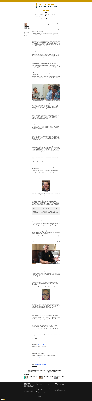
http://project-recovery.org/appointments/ (41, 364)
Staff (36, 393)
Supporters (37, 396)
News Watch (43, 388)
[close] (91, 0)
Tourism (42, 389)
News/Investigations (48, 388)
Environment (48, 384)
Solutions (39, 389)
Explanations (37, 385)
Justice (36, 366)
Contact (51, 392)
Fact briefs (41, 385)
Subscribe (47, 10)
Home (41, 10)
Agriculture (37, 384)
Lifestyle (39, 388)
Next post (48, 369)
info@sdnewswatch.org (59, 388)
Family (44, 385)
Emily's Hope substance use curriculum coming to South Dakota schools (62, 377)
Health (46, 12)
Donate (44, 10)
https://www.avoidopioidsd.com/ (42, 344)
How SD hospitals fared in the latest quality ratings (33, 377)
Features (47, 385)
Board (38, 393)
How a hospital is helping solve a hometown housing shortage (48, 377)
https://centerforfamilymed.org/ (39, 357)
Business (40, 384)
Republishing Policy (42, 393)
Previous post (30, 369)
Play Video (57, 266)
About (42, 392)
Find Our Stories (46, 392)
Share (50, 10)
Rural (36, 389)
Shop (40, 396)
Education (44, 384)
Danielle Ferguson (27, 26)
